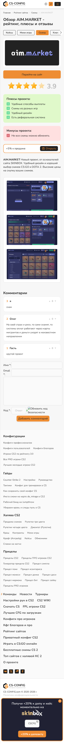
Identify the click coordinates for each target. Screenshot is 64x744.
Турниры (41, 594)
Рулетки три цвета (35, 521)
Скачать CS (11, 606)
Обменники (41, 538)
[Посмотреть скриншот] (32, 196)
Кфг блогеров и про (17, 625)
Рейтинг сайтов (21, 12)
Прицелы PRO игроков (15, 585)
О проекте (10, 662)
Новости (26, 594)
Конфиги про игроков (19, 619)
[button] (60, 32)
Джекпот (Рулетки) (41, 527)
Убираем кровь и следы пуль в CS (22, 507)
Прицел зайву (48, 580)
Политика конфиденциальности (20, 695)
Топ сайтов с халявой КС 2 (22, 656)
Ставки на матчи (12, 543)
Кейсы (9, 32)
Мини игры (26, 32)
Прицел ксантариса (31, 569)
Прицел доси (49, 574)
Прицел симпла (40, 563)
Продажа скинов (12, 521)
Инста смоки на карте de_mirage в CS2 (24, 496)
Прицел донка (31, 574)
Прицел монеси (11, 574)
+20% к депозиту (32, 734)
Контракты (18, 532)
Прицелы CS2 (10, 558)
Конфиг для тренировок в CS (31, 485)
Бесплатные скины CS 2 (20, 650)
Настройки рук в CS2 (18, 600)
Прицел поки (10, 569)
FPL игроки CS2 (34, 606)
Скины (34, 12)
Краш (6, 532)
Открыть (51, 148)
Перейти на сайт (32, 74)
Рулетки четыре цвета (15, 527)
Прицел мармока (12, 580)
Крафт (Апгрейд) (12, 538)
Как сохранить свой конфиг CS (20, 491)
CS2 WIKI (43, 600)
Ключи (56, 32)
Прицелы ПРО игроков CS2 (36, 558)
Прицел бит (31, 580)
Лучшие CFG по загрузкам (22, 613)
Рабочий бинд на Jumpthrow (18, 502)
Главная (7, 12)
